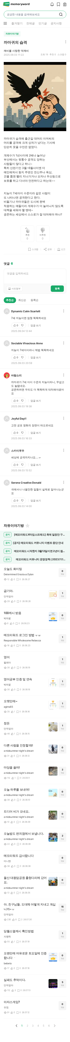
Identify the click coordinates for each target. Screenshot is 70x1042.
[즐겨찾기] (27, 525)
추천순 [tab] (10, 300)
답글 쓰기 (36, 325)
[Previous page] (16, 1025)
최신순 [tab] (22, 300)
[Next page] (54, 1025)
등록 (57, 288)
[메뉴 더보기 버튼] (5, 23)
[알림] (51, 4)
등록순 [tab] (34, 300)
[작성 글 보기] (64, 4)
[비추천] (23, 325)
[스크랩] (57, 4)
